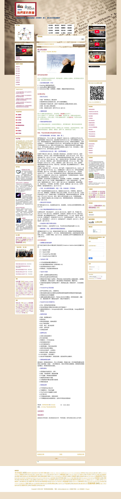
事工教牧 (19, 133)
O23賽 (31, 289)
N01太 (18, 303)
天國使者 (75, 474)
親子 (92, 481)
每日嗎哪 (91, 116)
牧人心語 (29, 479)
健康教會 (16, 474)
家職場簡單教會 (20, 125)
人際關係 (57, 473)
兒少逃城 (18, 84)
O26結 (29, 291)
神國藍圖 (88, 479)
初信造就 (30, 474)
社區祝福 (67, 479)
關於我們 (57, 25)
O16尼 (26, 286)
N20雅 (30, 310)
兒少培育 (51, 33)
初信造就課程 (92, 143)
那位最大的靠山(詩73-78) (21, 271)
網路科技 (24, 481)
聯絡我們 (63, 25)
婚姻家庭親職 (92, 122)
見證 (88, 481)
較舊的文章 (81, 454)
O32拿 (17, 293)
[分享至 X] (66, 405)
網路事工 (17, 481)
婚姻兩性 (104, 474)
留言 (91, 269)
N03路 (31, 303)
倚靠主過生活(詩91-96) (21, 264)
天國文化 (81, 474)
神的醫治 (19, 130)
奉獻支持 (52, 44)
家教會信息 (25, 476)
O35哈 (29, 293)
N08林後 (27, 306)
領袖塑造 (34, 485)
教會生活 (35, 478)
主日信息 (43, 51)
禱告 (94, 195)
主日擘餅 (19, 120)
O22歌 (26, 289)
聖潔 (101, 195)
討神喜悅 (16, 483)
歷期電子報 (91, 146)
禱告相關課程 (92, 125)
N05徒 (26, 305)
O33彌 (21, 293)
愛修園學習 (99, 476)
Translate (99, 278)
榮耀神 (80, 478)
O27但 (17, 292)
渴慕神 (102, 193)
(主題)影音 (46, 44)
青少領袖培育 (92, 120)
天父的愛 (97, 474)
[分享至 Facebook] (67, 405)
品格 (48, 474)
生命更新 (45, 479)
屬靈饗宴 (63, 27)
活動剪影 (91, 148)
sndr (78, 489)
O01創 (18, 281)
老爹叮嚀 (23, 240)
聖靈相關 (92, 197)
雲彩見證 (63, 30)
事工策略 (18, 68)
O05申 (19, 283)
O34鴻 (25, 293)
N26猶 (19, 312)
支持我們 (70, 25)
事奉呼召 (29, 473)
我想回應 (18, 56)
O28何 (21, 292)
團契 (58, 474)
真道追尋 (60, 479)
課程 (27, 483)
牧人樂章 (51, 27)
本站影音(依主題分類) (93, 111)
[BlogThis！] (65, 405)
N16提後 (31, 308)
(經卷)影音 (40, 44)
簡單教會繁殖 (92, 109)
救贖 (18, 478)
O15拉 (21, 286)
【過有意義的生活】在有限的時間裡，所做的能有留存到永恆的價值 (24, 106)
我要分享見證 (19, 59)
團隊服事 (63, 474)
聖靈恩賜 (59, 481)
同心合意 (44, 474)
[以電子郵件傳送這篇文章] (63, 405)
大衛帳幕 (57, 33)
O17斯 (31, 286)
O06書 (23, 283)
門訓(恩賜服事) (92, 136)
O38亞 (23, 294)
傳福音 (22, 474)
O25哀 (25, 291)
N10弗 (18, 307)
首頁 (61, 454)
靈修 (101, 483)
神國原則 (83, 479)
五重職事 (51, 473)
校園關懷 (18, 82)
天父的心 (89, 474)
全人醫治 (63, 33)
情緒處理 (92, 476)
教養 (48, 478)
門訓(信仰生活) (92, 133)
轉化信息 (44, 483)
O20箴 (31, 288)
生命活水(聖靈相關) (93, 127)
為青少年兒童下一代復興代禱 (22, 182)
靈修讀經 (70, 27)
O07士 (28, 283)
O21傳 (20, 289)
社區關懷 (70, 30)
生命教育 (38, 479)
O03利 (26, 281)
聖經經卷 (53, 481)
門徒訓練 (48, 51)
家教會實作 (98, 206)
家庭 (18, 476)
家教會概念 (92, 207)
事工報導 (18, 71)
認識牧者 (30, 240)
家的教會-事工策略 (26, 169)
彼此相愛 (58, 476)
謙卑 (33, 483)
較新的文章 (41, 454)
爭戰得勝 (22, 479)
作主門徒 (18, 138)
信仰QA (83, 473)
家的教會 (51, 30)
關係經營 (76, 483)
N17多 (18, 310)
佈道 (67, 473)
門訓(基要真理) (92, 131)
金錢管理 (60, 483)
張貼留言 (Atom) (63, 458)
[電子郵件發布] (61, 404)
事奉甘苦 (36, 473)
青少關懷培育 (23, 485)
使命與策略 (96, 173)
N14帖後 (20, 308)
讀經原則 (37, 483)
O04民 (31, 281)
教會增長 (23, 478)
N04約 (20, 305)
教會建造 (29, 478)
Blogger (87, 489)
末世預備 (94, 193)
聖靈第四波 (74, 481)
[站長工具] (97, 232)
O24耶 (20, 291)
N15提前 (26, 308)
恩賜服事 (94, 191)
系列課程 (57, 27)
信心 (18, 128)
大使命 (70, 474)
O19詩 (25, 288)
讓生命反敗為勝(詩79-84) (21, 269)
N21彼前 (17, 311)
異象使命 (18, 66)
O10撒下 (27, 284)
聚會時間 (91, 150)
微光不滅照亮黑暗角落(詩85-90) (23, 266)
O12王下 (22, 285)
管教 (104, 479)
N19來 (24, 310)
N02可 (25, 303)
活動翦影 (18, 77)
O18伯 (19, 288)
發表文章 (92, 266)
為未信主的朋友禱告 (20, 207)
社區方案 (18, 80)
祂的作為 (75, 479)
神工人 (93, 479)
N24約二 (27, 311)
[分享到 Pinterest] (69, 405)
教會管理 (40, 478)
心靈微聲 (19, 114)
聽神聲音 (102, 197)
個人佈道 (103, 473)
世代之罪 (91, 160)
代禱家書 (62, 473)
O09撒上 (20, 284)
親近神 (96, 481)
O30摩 (30, 292)
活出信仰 (91, 478)
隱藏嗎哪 (19, 242)
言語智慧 (102, 481)
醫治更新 (91, 129)
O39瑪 (28, 294)
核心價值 (74, 478)
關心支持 (18, 73)
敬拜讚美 (19, 117)
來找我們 (91, 152)
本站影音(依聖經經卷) (93, 113)
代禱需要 (18, 58)
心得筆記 (64, 476)
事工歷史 (18, 75)
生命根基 (51, 479)
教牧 (45, 478)
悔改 (87, 476)
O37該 (19, 294)
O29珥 (26, 292)
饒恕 (41, 485)
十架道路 (37, 474)
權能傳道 (85, 478)
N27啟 (23, 312)
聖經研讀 (45, 481)
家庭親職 (57, 30)
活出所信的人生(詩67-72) (21, 274)
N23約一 (22, 311)
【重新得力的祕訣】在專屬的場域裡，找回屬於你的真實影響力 (24, 99)
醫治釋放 (54, 51)
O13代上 (28, 285)
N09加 (32, 306)
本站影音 (68, 478)
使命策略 (51, 25)
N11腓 (23, 307)
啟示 (89, 191)
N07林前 (20, 306)
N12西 (27, 307)
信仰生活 (70, 33)
